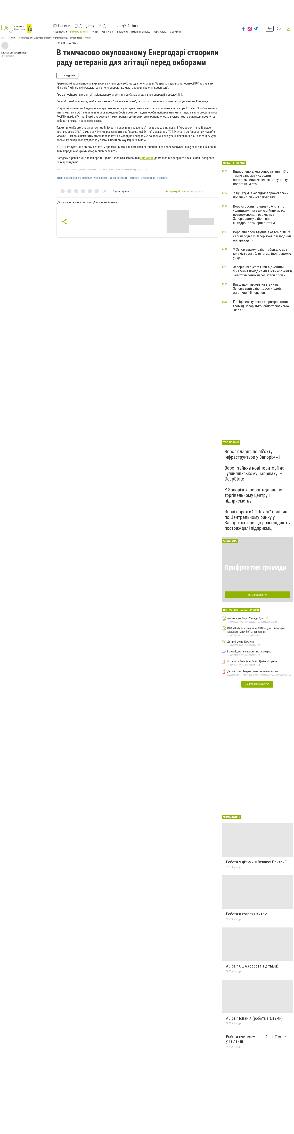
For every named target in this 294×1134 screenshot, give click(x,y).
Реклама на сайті (79, 31)
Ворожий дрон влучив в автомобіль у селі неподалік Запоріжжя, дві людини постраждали (262, 236)
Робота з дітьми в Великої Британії (256, 862)
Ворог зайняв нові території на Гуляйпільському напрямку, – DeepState (254, 473)
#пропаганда (148, 177)
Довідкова (122, 31)
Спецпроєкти (60, 31)
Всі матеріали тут (257, 594)
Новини (64, 26)
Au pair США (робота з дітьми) (252, 966)
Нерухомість (160, 31)
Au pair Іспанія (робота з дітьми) (254, 1018)
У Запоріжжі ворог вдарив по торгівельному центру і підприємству (253, 495)
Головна (5, 38)
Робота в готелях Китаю (246, 914)
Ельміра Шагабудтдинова (14, 52)
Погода (95, 31)
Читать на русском (67, 75)
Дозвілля (110, 26)
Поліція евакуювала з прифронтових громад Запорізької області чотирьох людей (261, 306)
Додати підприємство (257, 684)
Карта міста (107, 31)
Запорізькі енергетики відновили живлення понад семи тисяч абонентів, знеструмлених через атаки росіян (263, 271)
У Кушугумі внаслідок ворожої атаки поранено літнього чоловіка (260, 195)
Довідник (86, 26)
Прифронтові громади (255, 567)
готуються (146, 158)
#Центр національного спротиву (74, 177)
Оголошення (176, 31)
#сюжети (162, 177)
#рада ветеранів (118, 177)
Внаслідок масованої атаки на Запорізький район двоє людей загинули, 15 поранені (257, 288)
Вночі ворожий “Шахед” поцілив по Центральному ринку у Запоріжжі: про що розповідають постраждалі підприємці (257, 520)
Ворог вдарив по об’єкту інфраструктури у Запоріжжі (252, 454)
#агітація (134, 177)
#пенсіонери (101, 177)
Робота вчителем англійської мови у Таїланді (256, 1039)
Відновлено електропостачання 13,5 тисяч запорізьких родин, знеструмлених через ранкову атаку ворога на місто (260, 177)
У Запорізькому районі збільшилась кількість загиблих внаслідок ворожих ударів (262, 253)
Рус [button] (269, 28)
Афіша (132, 26)
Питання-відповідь (140, 31)
